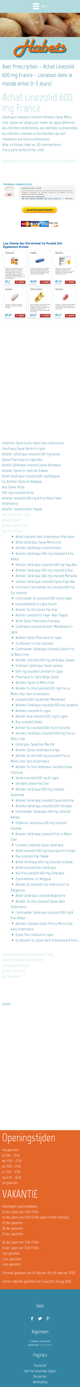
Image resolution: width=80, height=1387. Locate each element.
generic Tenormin (14, 970)
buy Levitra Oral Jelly (16, 514)
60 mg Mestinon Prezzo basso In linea (27, 954)
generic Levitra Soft (15, 525)
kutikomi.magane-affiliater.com (23, 960)
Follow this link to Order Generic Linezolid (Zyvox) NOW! (38, 161)
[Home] (40, 48)
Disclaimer (40, 1376)
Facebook (40, 1365)
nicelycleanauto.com (15, 965)
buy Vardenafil (11, 976)
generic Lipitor (11, 520)
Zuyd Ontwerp (45, 1344)
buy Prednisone (12, 531)
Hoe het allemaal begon (40, 1371)
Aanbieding (40, 1382)
